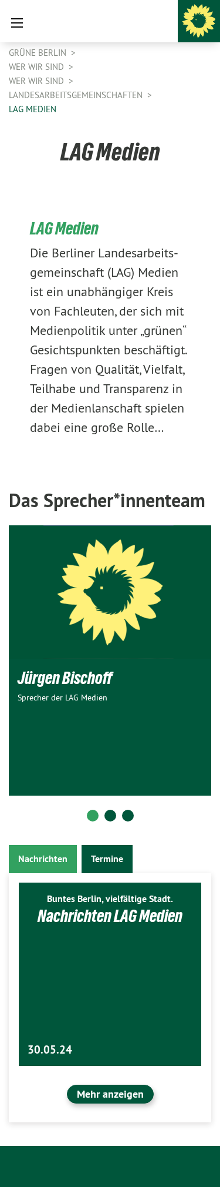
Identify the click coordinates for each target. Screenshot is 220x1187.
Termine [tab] (107, 859)
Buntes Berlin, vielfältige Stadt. (110, 899)
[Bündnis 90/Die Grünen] (199, 21)
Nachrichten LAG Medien (110, 916)
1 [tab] (93, 815)
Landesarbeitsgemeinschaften (77, 94)
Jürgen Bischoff (65, 678)
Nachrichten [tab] (42, 859)
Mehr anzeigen (110, 1094)
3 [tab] (128, 815)
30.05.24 (50, 1049)
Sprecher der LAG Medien (62, 697)
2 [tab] (110, 815)
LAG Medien (32, 109)
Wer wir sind (37, 66)
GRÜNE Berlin (39, 52)
